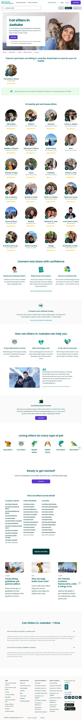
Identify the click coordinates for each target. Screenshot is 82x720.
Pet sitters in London (40, 691)
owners (7, 576)
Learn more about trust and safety (41, 291)
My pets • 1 (68, 8)
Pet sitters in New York (41, 693)
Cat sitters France (47, 519)
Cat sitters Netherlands (49, 524)
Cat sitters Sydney (28, 507)
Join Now (76, 2)
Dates (61, 8)
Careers (22, 691)
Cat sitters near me (40, 685)
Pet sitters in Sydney (40, 700)
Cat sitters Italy (46, 527)
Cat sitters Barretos (11, 515)
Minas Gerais (28, 52)
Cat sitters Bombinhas (11, 523)
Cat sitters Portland (29, 530)
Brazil (19, 52)
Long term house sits (55, 685)
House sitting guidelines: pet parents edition (12, 581)
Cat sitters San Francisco (30, 522)
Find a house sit (32, 2)
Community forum (25, 685)
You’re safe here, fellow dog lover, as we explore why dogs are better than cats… (41, 590)
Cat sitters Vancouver (29, 524)
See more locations (11, 542)
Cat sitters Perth (28, 519)
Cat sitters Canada (47, 512)
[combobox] (21, 8)
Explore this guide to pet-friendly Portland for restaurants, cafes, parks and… (67, 595)
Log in (67, 2)
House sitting (53, 683)
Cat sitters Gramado (11, 504)
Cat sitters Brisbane (29, 517)
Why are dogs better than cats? (40, 580)
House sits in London (55, 688)
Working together (25, 701)
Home (4, 52)
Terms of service (32, 718)
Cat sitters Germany (48, 514)
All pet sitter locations (41, 712)
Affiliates (22, 698)
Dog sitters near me (40, 688)
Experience (77, 8)
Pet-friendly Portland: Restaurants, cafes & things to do (67, 583)
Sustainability (23, 688)
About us (22, 683)
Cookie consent (9, 711)
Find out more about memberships (41, 320)
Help (62, 2)
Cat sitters (12, 52)
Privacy (43, 718)
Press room (23, 696)
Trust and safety (9, 694)
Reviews (7, 709)
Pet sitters (37, 683)
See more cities (28, 535)
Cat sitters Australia (48, 509)
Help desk (7, 697)
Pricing (7, 692)
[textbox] (21, 8)
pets (33, 576)
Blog (21, 693)
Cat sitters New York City (30, 512)
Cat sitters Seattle (28, 527)
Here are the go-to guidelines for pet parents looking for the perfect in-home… (14, 592)
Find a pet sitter (21, 2)
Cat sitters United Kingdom (50, 507)
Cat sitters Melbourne (29, 509)
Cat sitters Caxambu (11, 533)
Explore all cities (41, 551)
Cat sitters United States (49, 504)
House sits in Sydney (55, 698)
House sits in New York (56, 691)
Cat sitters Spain (47, 517)
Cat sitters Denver (28, 532)
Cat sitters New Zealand (49, 522)
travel (60, 576)
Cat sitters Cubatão (11, 540)
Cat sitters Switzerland (48, 532)
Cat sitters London (28, 504)
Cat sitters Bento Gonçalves (13, 521)
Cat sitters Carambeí (11, 530)
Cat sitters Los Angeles (30, 514)
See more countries (48, 535)
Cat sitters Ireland (47, 530)
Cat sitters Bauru (10, 518)
